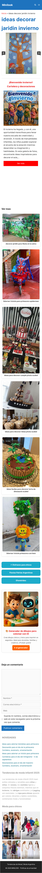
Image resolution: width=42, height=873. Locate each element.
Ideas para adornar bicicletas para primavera (20, 744)
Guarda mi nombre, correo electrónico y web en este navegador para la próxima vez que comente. (22, 719)
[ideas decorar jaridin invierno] (21, 73)
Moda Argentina (29, 864)
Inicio (4, 13)
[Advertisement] (21, 188)
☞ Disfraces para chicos (21, 565)
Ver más (20, 163)
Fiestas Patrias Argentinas (21, 573)
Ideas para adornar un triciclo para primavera (20, 753)
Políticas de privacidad (28, 868)
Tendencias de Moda (14, 864)
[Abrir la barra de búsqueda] (35, 5)
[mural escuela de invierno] (39, 55)
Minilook (7, 4)
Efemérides (21, 580)
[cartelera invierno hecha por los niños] (4, 55)
